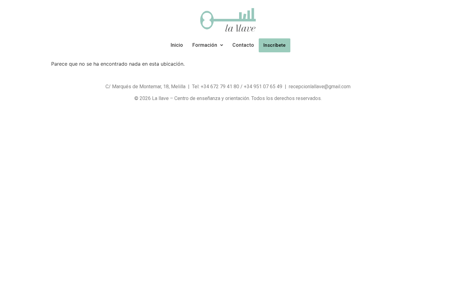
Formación (204, 45)
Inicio (177, 45)
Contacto (243, 45)
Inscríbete (274, 45)
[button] (208, 45)
